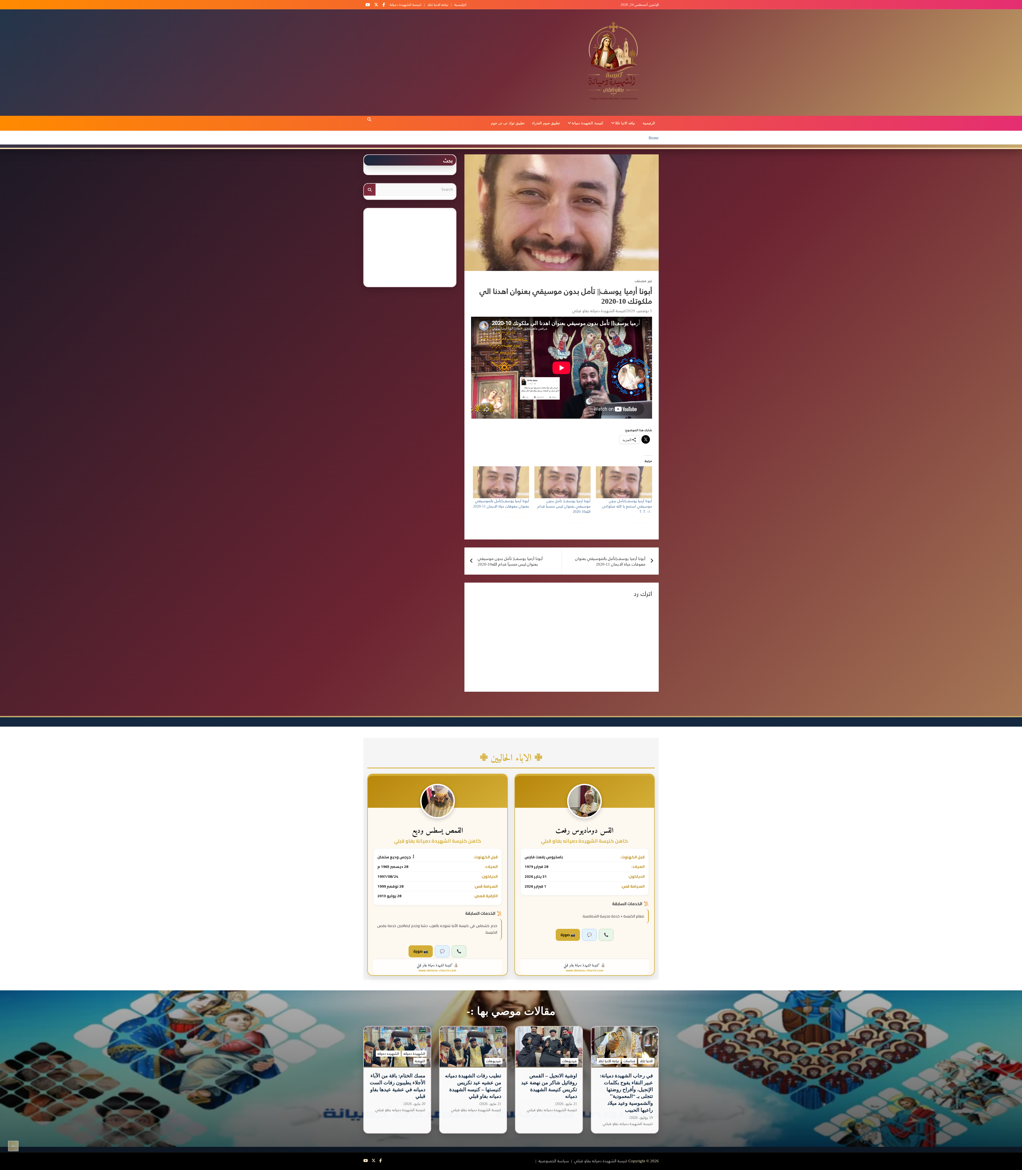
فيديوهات (569, 1061)
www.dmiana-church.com (584, 970)
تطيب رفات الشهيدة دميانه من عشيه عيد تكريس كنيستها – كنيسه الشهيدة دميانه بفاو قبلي (473, 1086)
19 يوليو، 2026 (641, 1117)
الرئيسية (460, 4)
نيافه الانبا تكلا (437, 4)
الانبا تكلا (646, 1061)
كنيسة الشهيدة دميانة (405, 4)
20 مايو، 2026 (414, 1103)
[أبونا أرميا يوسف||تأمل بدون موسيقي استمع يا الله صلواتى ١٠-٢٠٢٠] (624, 482)
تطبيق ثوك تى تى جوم (508, 122)
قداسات (629, 1061)
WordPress (478, 1160)
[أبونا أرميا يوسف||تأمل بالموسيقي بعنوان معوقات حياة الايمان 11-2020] (501, 482)
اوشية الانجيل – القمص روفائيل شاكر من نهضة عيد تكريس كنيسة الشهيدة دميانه (549, 1086)
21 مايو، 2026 (566, 1103)
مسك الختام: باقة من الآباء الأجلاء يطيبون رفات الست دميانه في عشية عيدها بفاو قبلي (397, 1086)
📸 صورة (568, 934)
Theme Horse (522, 1160)
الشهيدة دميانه (414, 1053)
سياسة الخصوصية (553, 1160)
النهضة (420, 1061)
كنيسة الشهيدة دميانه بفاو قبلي (598, 310)
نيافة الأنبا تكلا (608, 1061)
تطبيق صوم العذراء (546, 122)
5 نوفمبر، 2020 (639, 310)
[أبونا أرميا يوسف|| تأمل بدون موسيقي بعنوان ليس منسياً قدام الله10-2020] (562, 482)
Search (370, 190)
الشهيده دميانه (388, 1053)
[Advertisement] (410, 245)
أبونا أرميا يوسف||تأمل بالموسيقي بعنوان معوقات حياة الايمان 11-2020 (501, 503)
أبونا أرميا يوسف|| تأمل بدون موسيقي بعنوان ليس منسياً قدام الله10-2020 (564, 506)
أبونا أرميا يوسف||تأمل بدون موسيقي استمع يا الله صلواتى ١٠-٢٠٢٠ (627, 506)
